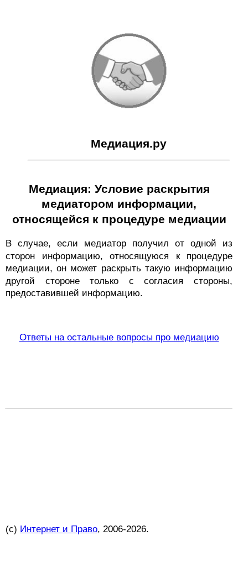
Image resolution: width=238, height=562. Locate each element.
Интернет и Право (58, 528)
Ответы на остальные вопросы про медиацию (119, 337)
